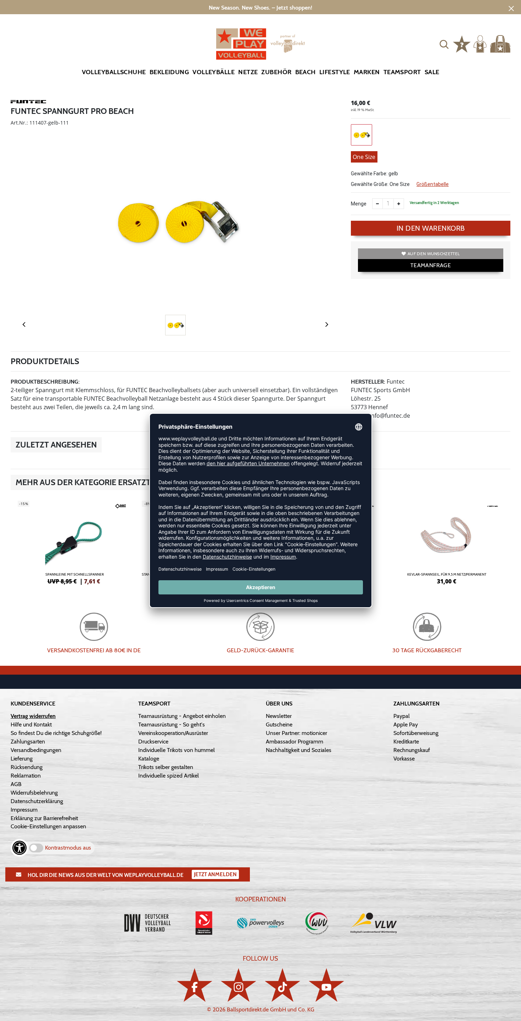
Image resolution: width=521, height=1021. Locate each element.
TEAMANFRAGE (430, 265)
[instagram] (238, 985)
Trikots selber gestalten (165, 767)
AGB (16, 784)
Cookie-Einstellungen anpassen (48, 826)
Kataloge (148, 758)
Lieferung (22, 758)
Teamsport (402, 72)
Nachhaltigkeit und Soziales (298, 750)
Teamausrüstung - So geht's (171, 724)
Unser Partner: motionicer (296, 733)
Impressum (24, 809)
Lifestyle (334, 72)
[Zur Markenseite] (28, 103)
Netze (248, 72)
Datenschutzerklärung (37, 801)
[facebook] (194, 985)
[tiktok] (282, 985)
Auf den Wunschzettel (434, 253)
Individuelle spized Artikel (168, 775)
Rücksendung (27, 767)
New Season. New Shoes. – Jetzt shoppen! (260, 7)
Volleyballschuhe (114, 72)
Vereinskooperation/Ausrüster (173, 733)
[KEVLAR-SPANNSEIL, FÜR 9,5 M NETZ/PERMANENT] (446, 541)
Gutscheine (279, 724)
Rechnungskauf (411, 750)
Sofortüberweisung (415, 733)
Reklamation (26, 775)
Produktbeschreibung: (45, 381)
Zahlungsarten (28, 741)
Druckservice (153, 741)
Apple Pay (405, 724)
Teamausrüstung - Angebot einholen (182, 716)
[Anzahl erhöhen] (398, 203)
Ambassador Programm (294, 741)
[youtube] (326, 985)
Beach (305, 72)
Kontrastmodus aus (68, 847)
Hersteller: (368, 381)
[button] (444, 44)
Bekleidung (169, 72)
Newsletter (279, 716)
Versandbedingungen (36, 750)
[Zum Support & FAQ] (462, 43)
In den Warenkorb (431, 228)
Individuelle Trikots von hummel (176, 750)
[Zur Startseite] (260, 44)
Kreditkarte (406, 741)
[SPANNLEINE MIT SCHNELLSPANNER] (74, 541)
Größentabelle (432, 184)
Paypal (401, 716)
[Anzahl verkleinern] (377, 203)
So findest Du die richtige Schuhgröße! (56, 733)
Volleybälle (213, 72)
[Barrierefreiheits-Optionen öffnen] (19, 848)
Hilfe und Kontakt (31, 724)
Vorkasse (404, 758)
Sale (432, 72)
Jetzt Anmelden (215, 874)
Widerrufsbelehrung (34, 792)
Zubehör (276, 72)
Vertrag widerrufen (33, 716)
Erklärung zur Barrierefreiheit (44, 818)
